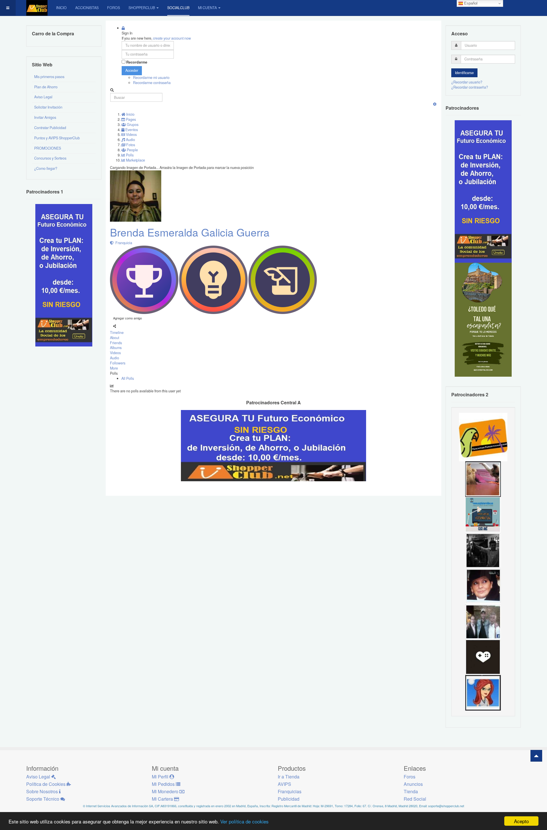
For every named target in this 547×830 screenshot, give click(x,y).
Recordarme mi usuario (151, 77)
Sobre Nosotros (42, 791)
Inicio (61, 7)
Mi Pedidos (164, 784)
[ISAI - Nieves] (483, 585)
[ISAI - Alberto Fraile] (483, 514)
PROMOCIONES (47, 148)
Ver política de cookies (244, 821)
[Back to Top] (536, 756)
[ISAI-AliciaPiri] (483, 478)
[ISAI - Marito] (483, 549)
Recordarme (136, 62)
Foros (113, 7)
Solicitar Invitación (48, 107)
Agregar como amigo (127, 318)
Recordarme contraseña (152, 82)
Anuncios (413, 784)
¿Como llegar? (45, 168)
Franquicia (123, 242)
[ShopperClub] (37, 8)
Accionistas (87, 7)
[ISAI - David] (483, 656)
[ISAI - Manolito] (483, 621)
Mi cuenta (207, 7)
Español (470, 3)
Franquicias (289, 791)
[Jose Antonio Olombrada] (63, 275)
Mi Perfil (161, 776)
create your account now (172, 38)
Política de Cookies (46, 784)
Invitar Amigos (45, 117)
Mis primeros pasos (49, 76)
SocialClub (178, 7)
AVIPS (284, 784)
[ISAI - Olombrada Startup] (483, 191)
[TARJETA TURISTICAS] (483, 436)
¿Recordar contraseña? (469, 87)
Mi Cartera (163, 799)
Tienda (411, 791)
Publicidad (288, 799)
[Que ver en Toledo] (483, 319)
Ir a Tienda (288, 776)
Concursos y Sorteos (50, 158)
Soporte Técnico (43, 799)
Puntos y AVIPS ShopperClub (57, 137)
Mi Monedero (165, 791)
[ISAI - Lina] (483, 692)
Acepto (521, 821)
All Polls (127, 378)
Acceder (131, 70)
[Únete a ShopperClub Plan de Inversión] (273, 445)
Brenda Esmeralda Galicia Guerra (190, 232)
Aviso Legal (43, 96)
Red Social (415, 799)
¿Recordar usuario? (466, 82)
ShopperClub (141, 7)
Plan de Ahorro (46, 86)
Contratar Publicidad (50, 127)
